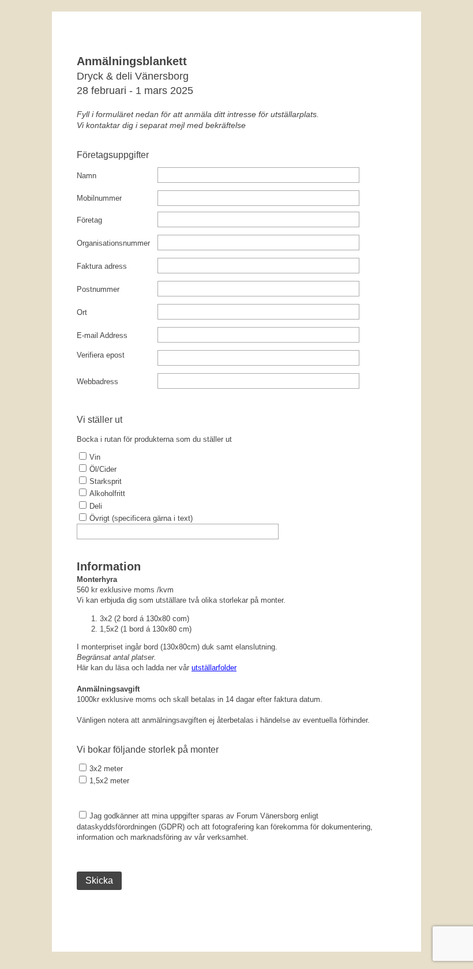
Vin (94, 457)
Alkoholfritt (107, 493)
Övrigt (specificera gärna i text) (141, 518)
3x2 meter (106, 768)
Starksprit (105, 481)
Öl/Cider (103, 469)
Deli (95, 506)
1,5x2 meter (109, 780)
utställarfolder (214, 667)
